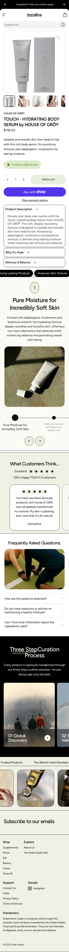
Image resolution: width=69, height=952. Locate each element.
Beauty (7, 863)
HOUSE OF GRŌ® (14, 113)
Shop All (7, 873)
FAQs (6, 893)
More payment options (35, 200)
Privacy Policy (11, 898)
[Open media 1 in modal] (58, 37)
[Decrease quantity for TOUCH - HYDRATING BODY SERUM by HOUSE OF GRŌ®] (8, 179)
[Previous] (5, 4)
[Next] (64, 4)
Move (6, 852)
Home (6, 868)
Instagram (39, 888)
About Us (29, 847)
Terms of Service (12, 903)
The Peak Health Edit (36, 852)
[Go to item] (9, 101)
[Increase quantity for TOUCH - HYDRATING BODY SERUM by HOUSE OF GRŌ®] (23, 179)
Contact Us (9, 888)
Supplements (10, 847)
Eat (5, 857)
